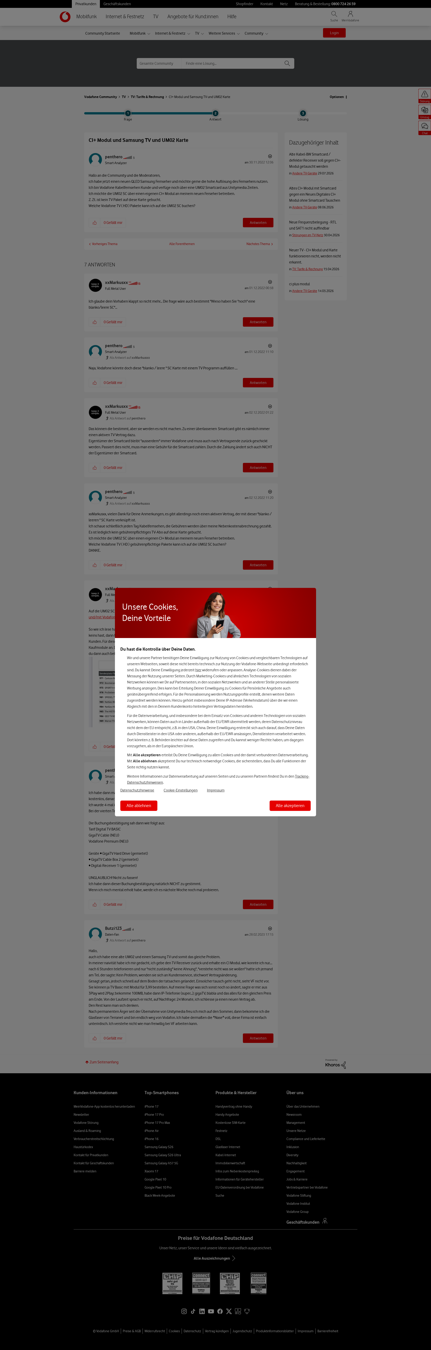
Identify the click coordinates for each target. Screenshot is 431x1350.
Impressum (215, 790)
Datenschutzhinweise (137, 790)
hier (198, 670)
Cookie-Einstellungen (181, 790)
